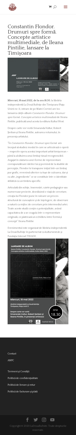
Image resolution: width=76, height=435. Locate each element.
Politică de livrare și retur (21, 385)
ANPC (11, 360)
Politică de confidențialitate (23, 378)
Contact (12, 353)
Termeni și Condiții (18, 371)
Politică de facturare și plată (22, 391)
